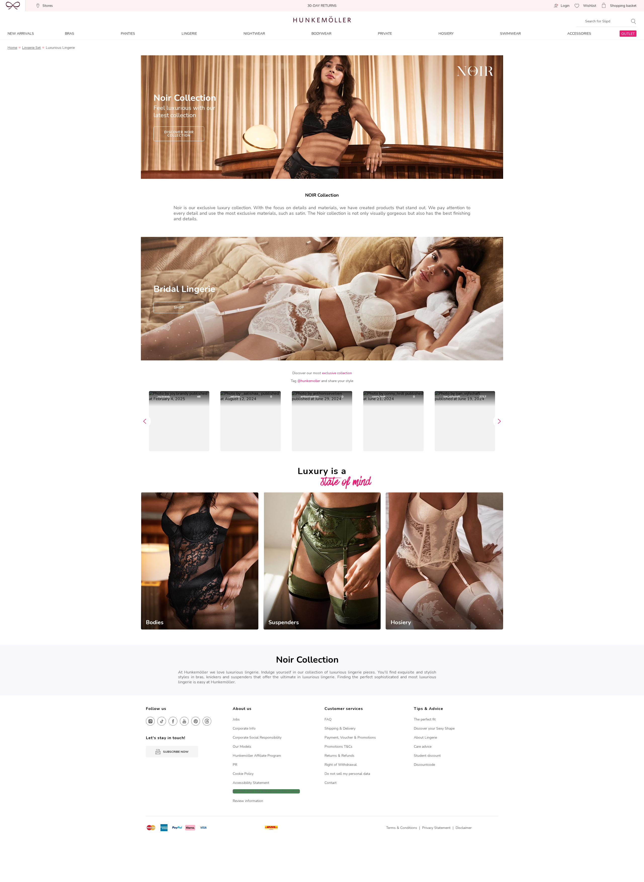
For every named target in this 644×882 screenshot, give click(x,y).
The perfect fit (425, 719)
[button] (179, 421)
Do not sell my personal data (347, 773)
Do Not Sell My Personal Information (266, 791)
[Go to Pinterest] (195, 721)
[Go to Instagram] (150, 721)
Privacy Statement (436, 827)
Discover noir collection (179, 134)
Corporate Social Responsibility (257, 737)
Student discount (427, 755)
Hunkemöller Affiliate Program (257, 755)
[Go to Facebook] (173, 721)
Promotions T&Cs (338, 746)
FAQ (328, 719)
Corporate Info (244, 728)
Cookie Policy (243, 773)
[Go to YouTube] (184, 721)
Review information (248, 801)
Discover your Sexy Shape (434, 728)
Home (12, 48)
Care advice (422, 746)
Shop (179, 307)
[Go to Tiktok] (161, 721)
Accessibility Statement (251, 782)
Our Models (242, 746)
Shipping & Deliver (339, 728)
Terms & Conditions (401, 827)
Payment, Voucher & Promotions (350, 737)
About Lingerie (425, 737)
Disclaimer (464, 827)
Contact (331, 782)
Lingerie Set (31, 48)
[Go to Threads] (207, 721)
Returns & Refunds (339, 755)
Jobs (236, 719)
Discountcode (424, 764)
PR (235, 764)
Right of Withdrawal (341, 764)
